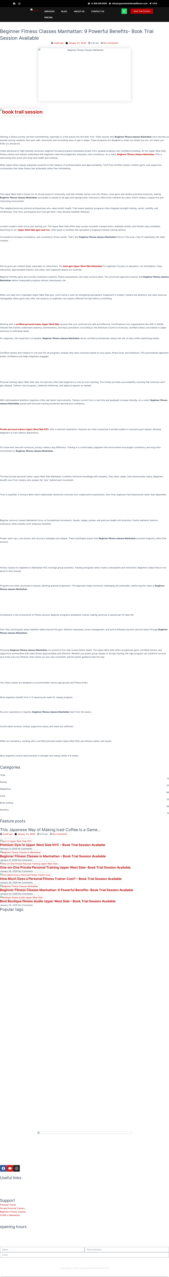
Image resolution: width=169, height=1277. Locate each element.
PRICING (48, 17)
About (3, 1182)
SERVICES (49, 11)
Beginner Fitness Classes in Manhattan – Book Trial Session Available (53, 856)
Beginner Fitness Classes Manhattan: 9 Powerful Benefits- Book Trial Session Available (66, 890)
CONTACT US (97, 11)
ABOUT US (79, 11)
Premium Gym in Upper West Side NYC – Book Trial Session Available (52, 845)
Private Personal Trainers (12, 1208)
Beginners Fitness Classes (13, 1211)
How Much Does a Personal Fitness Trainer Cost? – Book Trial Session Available (61, 879)
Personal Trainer (8, 1204)
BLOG (64, 11)
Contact (4, 1189)
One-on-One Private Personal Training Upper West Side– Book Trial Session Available (65, 867)
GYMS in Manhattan (10, 1215)
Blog (2, 1185)
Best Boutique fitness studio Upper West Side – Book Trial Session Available (58, 901)
